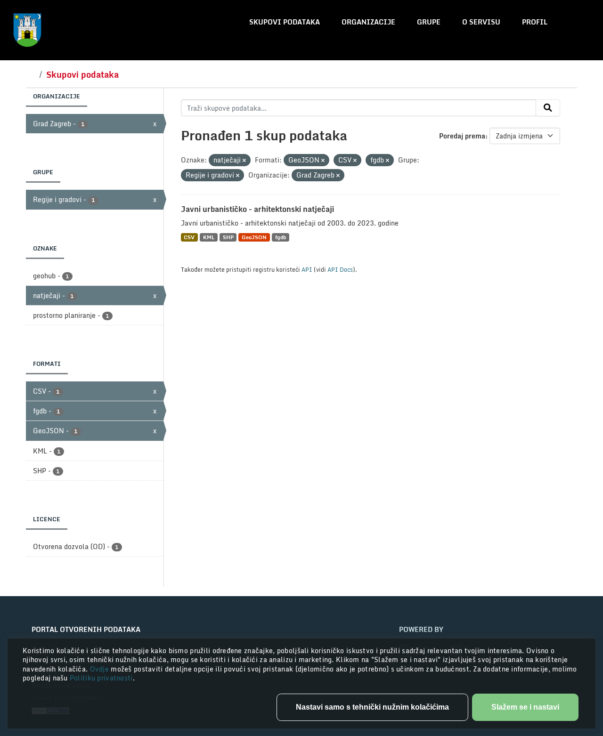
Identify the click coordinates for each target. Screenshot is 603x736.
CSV (189, 237)
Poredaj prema (462, 135)
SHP (228, 237)
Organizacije (368, 21)
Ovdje (100, 668)
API (307, 269)
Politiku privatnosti (101, 677)
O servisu (481, 21)
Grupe (428, 21)
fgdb (280, 237)
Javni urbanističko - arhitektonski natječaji (257, 209)
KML (208, 237)
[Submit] (548, 107)
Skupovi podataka (284, 21)
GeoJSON (254, 237)
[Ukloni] (244, 160)
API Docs (340, 269)
